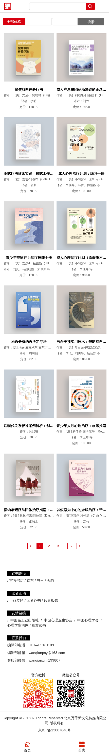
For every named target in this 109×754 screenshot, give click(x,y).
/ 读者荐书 (33, 600)
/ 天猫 (49, 581)
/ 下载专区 (15, 600)
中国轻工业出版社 (24, 620)
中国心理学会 (88, 620)
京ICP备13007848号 (54, 730)
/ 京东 (29, 581)
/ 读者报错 (50, 600)
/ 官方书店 (15, 581)
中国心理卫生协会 (58, 620)
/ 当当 (39, 581)
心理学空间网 (18, 625)
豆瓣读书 (39, 625)
